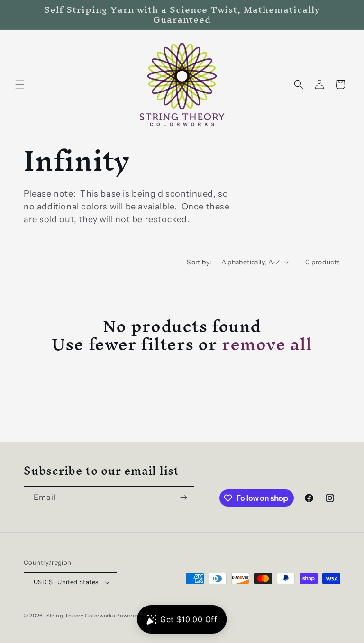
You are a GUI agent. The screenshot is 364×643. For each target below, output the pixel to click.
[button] (19, 84)
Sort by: (199, 262)
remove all (267, 344)
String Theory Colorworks (80, 615)
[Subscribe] (183, 497)
